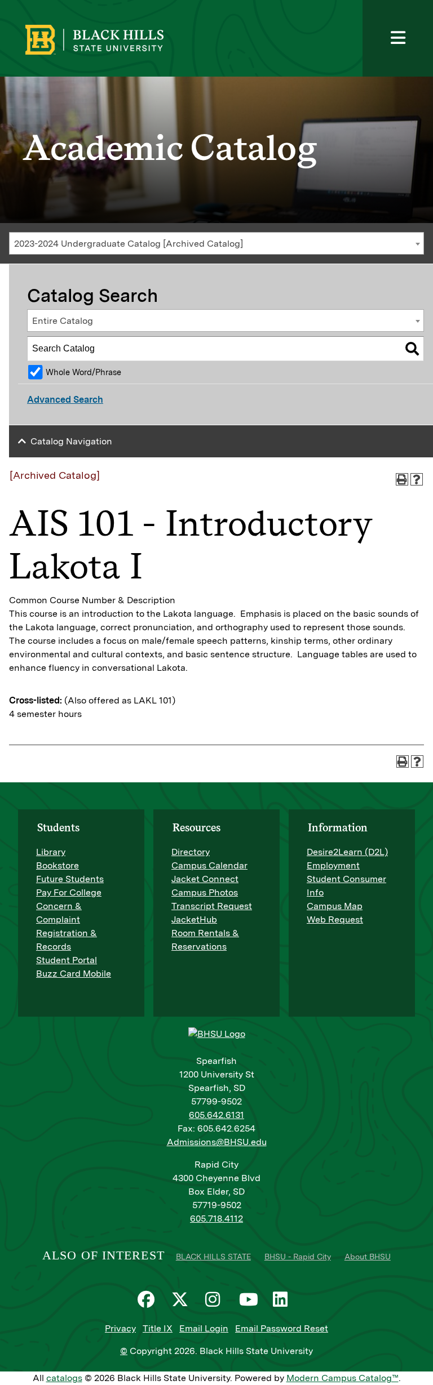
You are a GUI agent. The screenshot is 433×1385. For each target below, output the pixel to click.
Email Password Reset (281, 1328)
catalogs (64, 1378)
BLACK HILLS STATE (213, 1256)
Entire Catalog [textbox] (62, 320)
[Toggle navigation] (398, 38)
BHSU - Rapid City (297, 1256)
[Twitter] (182, 1299)
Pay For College (68, 892)
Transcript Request (211, 906)
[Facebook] (149, 1299)
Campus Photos (204, 892)
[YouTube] (250, 1299)
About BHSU (367, 1256)
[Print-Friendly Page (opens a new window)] (402, 479)
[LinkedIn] (284, 1299)
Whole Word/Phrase (83, 372)
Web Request (335, 919)
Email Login (203, 1328)
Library (50, 852)
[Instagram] (216, 1299)
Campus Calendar (209, 865)
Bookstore (57, 865)
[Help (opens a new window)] (416, 479)
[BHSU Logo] (128, 38)
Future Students (70, 879)
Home (21, 47)
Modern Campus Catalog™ (342, 1378)
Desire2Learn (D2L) (347, 852)
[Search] (412, 348)
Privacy (120, 1328)
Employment (333, 865)
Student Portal (66, 960)
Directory (190, 852)
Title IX (158, 1328)
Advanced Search (65, 399)
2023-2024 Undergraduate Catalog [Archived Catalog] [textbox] (128, 243)
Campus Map (335, 906)
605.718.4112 (216, 1218)
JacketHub (194, 919)
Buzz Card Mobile (73, 973)
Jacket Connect (204, 879)
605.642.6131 (216, 1115)
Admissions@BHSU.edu (217, 1142)
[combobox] (216, 243)
